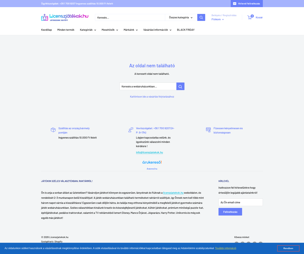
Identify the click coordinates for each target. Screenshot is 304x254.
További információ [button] (225, 248)
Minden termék (65, 29)
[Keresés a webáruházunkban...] (180, 86)
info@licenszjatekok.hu (149, 152)
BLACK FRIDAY (186, 29)
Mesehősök (108, 29)
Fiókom (216, 19)
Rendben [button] (288, 248)
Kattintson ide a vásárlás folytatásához (152, 96)
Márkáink (129, 29)
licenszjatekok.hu (173, 192)
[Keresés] (201, 17)
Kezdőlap (46, 29)
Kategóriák (86, 29)
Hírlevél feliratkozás (249, 3)
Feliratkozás (230, 211)
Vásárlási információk (155, 29)
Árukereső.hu (152, 169)
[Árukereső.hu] (152, 163)
